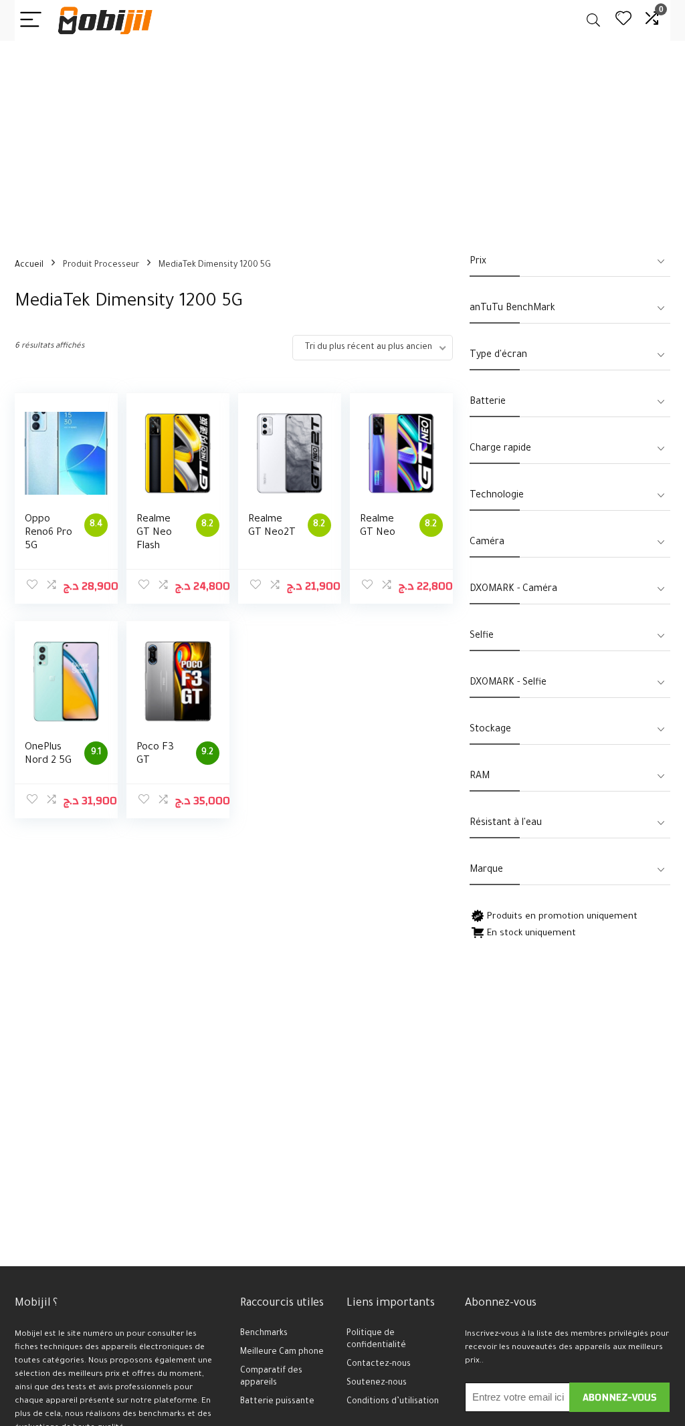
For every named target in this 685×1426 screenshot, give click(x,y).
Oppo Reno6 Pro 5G (48, 533)
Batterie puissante (277, 1402)
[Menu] (31, 20)
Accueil (29, 265)
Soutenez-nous (377, 1383)
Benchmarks (264, 1333)
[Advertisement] (342, 141)
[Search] (593, 20)
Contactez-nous (379, 1364)
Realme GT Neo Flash (154, 533)
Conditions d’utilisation (393, 1402)
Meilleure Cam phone (282, 1352)
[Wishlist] (623, 20)
